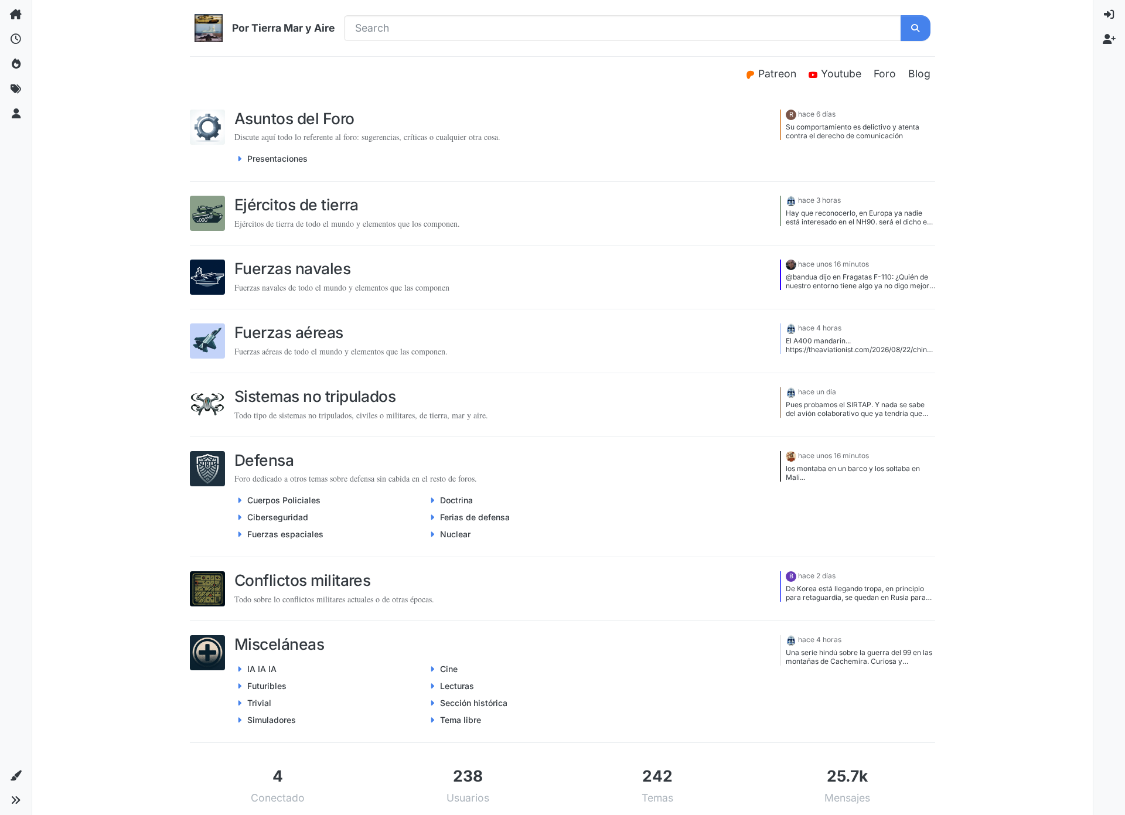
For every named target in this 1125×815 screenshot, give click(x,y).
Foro (885, 73)
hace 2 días (817, 575)
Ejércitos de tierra (296, 204)
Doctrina (456, 500)
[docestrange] (791, 455)
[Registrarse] (1109, 39)
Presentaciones (277, 158)
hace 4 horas (819, 327)
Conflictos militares (302, 580)
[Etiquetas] (16, 89)
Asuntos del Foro (294, 118)
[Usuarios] (16, 114)
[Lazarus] (791, 264)
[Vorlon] (791, 200)
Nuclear (455, 534)
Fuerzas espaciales (285, 534)
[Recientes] (16, 39)
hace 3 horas (819, 200)
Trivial (259, 703)
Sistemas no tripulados (315, 396)
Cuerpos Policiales (284, 500)
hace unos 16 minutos (833, 264)
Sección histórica (473, 703)
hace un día (817, 391)
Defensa (264, 460)
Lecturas (457, 686)
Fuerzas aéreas (288, 332)
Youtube (842, 73)
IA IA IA (262, 669)
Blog (919, 73)
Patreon (778, 73)
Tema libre (460, 720)
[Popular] (16, 64)
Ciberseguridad (277, 517)
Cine (449, 669)
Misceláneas (279, 644)
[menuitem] (1109, 15)
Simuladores (271, 720)
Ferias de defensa (475, 517)
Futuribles (267, 686)
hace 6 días (817, 114)
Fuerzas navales (292, 268)
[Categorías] (16, 15)
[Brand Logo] (209, 28)
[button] (16, 776)
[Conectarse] (1109, 15)
